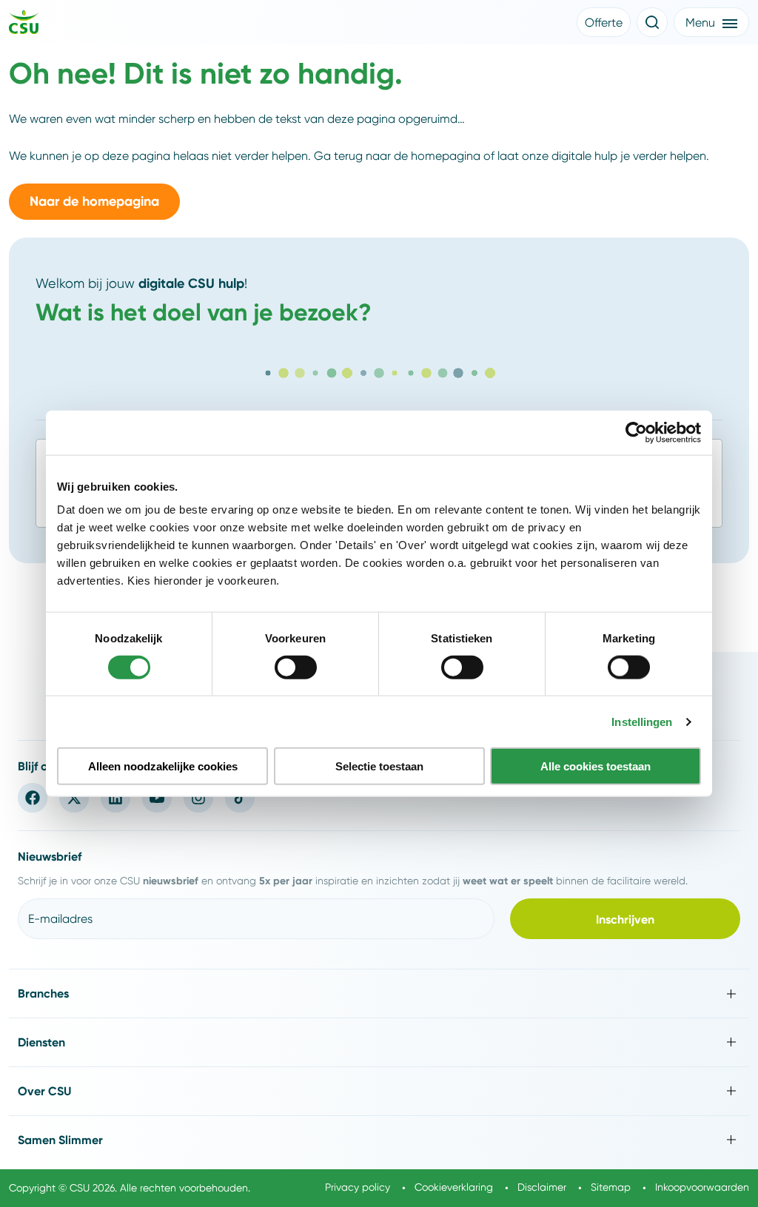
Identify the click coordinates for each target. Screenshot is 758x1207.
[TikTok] (240, 798)
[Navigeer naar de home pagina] (23, 24)
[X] (74, 798)
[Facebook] (32, 798)
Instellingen (641, 721)
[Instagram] (198, 798)
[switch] (296, 667)
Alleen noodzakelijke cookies (163, 766)
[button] (604, 22)
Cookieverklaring (454, 1187)
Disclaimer (541, 1187)
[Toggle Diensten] (379, 1042)
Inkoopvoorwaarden (702, 1187)
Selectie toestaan (379, 766)
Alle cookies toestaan (595, 766)
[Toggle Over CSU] (379, 1091)
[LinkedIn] (115, 798)
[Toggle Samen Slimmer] (379, 1140)
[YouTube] (157, 798)
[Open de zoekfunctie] (652, 22)
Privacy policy (357, 1187)
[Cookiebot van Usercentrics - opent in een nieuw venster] (636, 432)
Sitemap (611, 1187)
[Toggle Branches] (379, 993)
